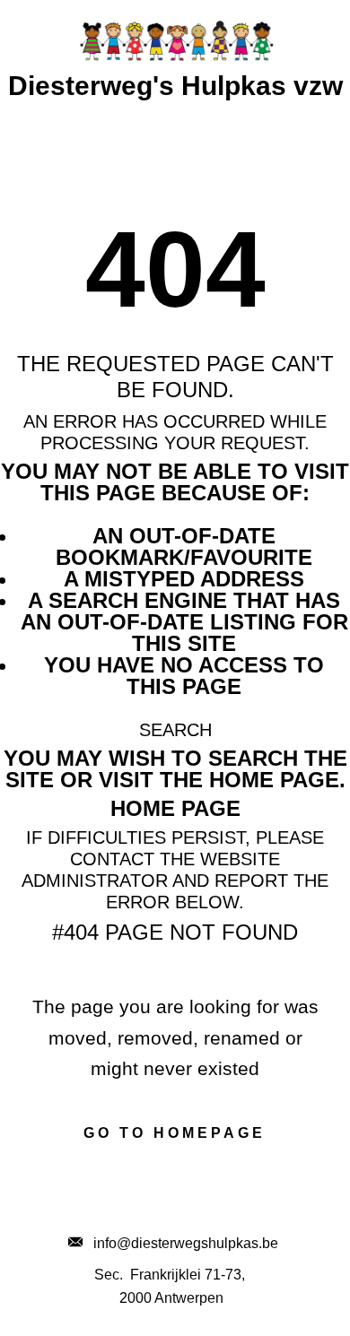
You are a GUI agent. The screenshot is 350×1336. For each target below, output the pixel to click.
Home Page (175, 808)
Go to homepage (174, 1133)
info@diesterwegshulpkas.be (180, 1243)
